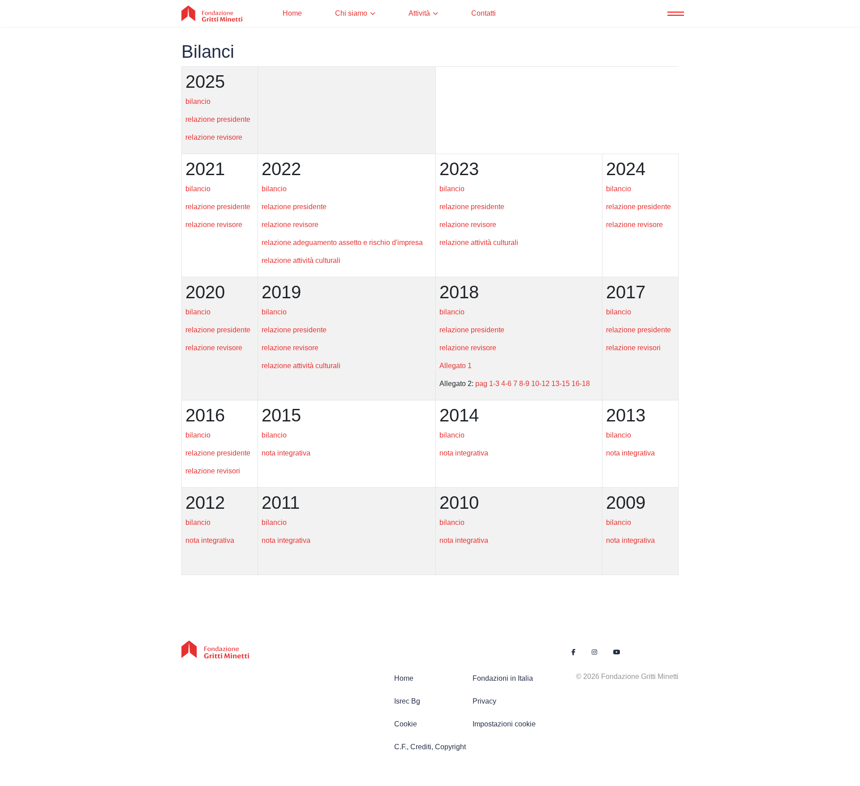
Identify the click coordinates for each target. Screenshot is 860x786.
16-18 (581, 383)
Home (292, 13)
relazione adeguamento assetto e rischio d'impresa (342, 242)
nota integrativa (286, 453)
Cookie (405, 724)
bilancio (198, 101)
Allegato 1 (455, 365)
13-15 (560, 383)
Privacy (484, 701)
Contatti (483, 13)
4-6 (506, 383)
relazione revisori (633, 348)
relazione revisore (213, 137)
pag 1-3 (487, 383)
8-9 (524, 383)
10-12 (540, 383)
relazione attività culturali (301, 260)
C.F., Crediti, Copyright (430, 747)
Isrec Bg (407, 701)
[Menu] (673, 13)
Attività (419, 13)
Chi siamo (351, 13)
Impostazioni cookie (504, 724)
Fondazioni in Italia (503, 678)
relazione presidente (217, 119)
